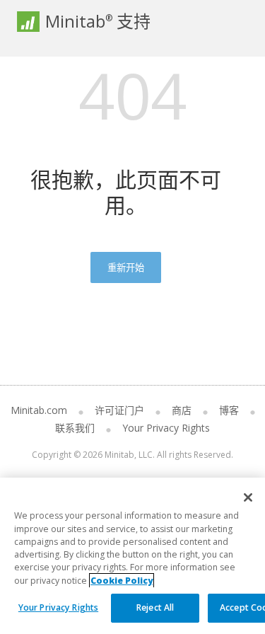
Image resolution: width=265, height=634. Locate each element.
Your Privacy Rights (58, 607)
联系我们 (75, 427)
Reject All (155, 607)
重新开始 (125, 267)
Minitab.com (39, 410)
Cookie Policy (121, 581)
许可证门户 (119, 410)
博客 (229, 410)
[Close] (248, 497)
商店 (182, 410)
